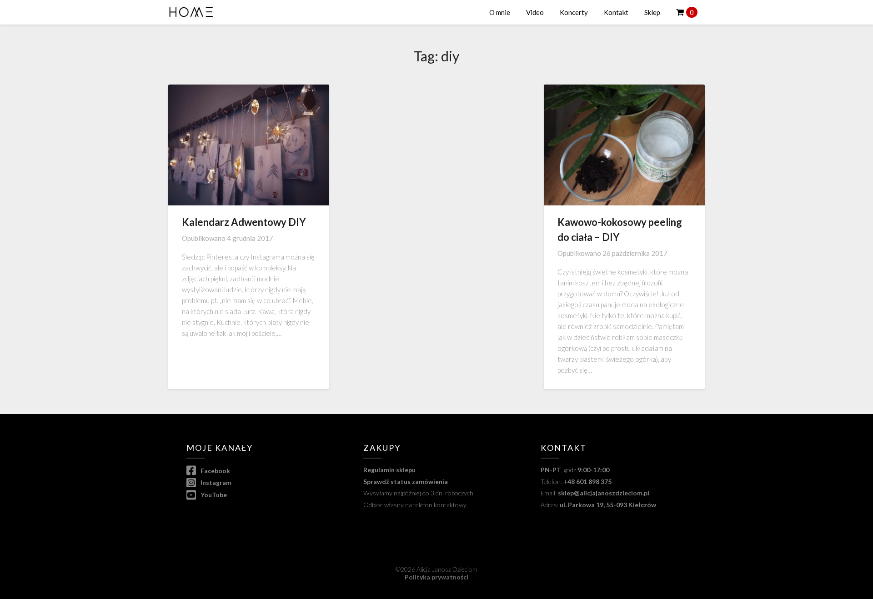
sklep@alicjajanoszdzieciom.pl (603, 493)
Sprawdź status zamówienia (405, 481)
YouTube (213, 495)
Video (535, 12)
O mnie (499, 12)
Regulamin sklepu (389, 470)
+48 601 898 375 (587, 481)
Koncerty (574, 12)
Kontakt (616, 12)
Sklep (652, 12)
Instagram (215, 482)
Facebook (214, 470)
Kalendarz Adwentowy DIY (244, 222)
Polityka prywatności (436, 577)
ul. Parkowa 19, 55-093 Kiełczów (608, 505)
